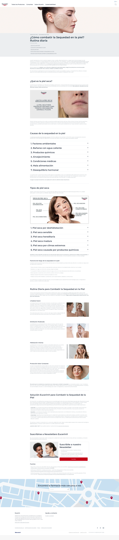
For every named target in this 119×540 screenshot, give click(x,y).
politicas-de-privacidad (46, 527)
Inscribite (73, 459)
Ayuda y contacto (49, 515)
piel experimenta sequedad (78, 61)
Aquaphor (33, 411)
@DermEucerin (33, 423)
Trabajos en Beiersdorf (74, 532)
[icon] (68, 489)
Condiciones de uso (19, 527)
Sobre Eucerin (39, 4)
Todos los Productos (18, 4)
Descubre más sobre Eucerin (22, 522)
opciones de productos (63, 426)
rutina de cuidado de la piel (69, 292)
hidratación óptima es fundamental (56, 63)
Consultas (29, 4)
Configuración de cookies (30, 527)
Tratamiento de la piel (44, 34)
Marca (38, 527)
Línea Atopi (33, 415)
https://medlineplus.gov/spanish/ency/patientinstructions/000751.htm (46, 471)
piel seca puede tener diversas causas (40, 137)
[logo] (5, 4)
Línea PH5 (33, 407)
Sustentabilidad (50, 4)
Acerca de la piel (34, 34)
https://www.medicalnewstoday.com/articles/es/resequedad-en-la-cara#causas (56, 474)
